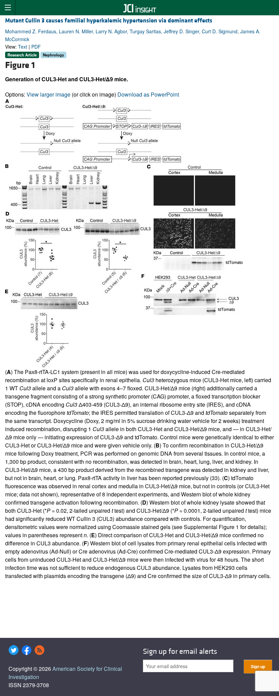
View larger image (48, 94)
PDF (36, 46)
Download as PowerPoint (148, 94)
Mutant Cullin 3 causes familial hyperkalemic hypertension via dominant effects (108, 20)
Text (22, 46)
